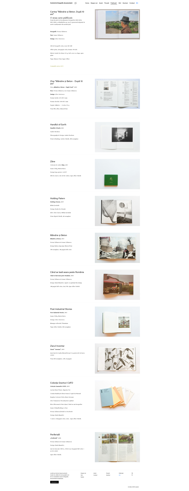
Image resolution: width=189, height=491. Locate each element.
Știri (119, 3)
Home (87, 3)
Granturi (125, 3)
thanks (82, 477)
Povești (106, 3)
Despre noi (94, 3)
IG (132, 475)
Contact (132, 3)
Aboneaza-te (54, 482)
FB (132, 473)
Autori (101, 3)
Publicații (114, 3)
